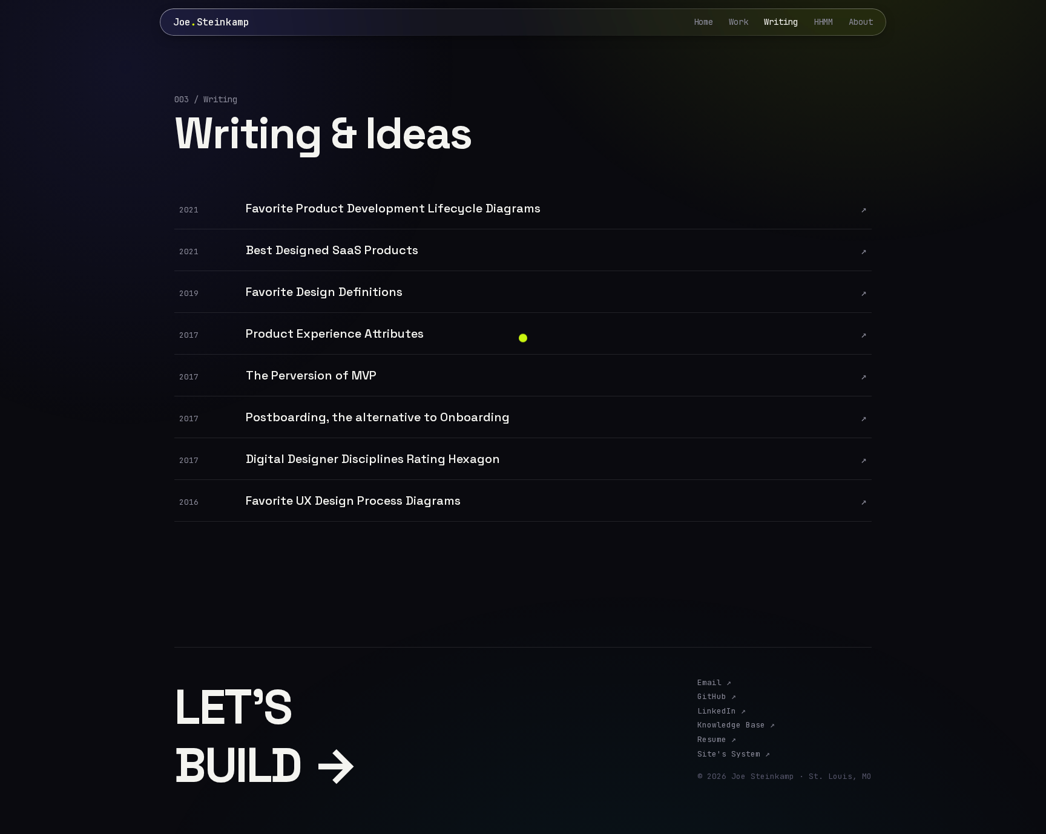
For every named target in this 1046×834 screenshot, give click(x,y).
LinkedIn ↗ (721, 711)
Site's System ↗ (733, 754)
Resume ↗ (716, 739)
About (861, 22)
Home (703, 22)
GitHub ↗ (716, 696)
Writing (781, 22)
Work (738, 22)
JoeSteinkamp (211, 22)
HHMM (823, 22)
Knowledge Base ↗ (736, 725)
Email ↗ (714, 683)
